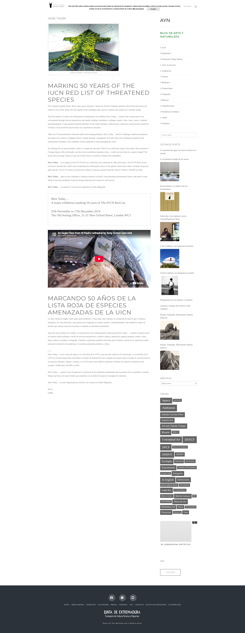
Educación (179, 461)
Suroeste (123, 604)
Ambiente (168, 407)
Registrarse (166, 53)
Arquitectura (167, 420)
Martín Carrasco (183, 496)
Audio (164, 117)
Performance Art (168, 507)
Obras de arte (180, 501)
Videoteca (166, 123)
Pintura (180, 507)
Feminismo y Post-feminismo (187, 467)
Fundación (91, 604)
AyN (165, 20)
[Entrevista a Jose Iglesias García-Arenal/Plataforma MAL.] (169, 231)
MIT (194, 496)
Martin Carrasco (166, 496)
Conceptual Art (171, 439)
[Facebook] (111, 597)
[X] (122, 597)
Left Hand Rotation (180, 490)
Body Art (175, 432)
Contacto (139, 604)
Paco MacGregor (118, 623)
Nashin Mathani (166, 501)
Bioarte (165, 432)
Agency (166, 400)
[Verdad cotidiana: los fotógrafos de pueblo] (169, 285)
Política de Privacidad (156, 604)
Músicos (165, 100)
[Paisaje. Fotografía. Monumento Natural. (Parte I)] (169, 360)
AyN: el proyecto (169, 65)
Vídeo (185, 512)
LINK (50, 393)
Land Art (166, 490)
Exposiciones (167, 88)
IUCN (110, 202)
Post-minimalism (190, 507)
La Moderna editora (135, 623)
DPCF (166, 447)
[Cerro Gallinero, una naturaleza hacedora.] (169, 258)
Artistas (165, 77)
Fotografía (178, 473)
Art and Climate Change (174, 426)
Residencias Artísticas (170, 112)
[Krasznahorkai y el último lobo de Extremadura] (169, 201)
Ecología (167, 461)
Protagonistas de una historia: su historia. (176, 300)
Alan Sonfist (177, 400)
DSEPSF (179, 454)
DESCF (190, 439)
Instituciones (183, 479)
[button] (195, 5)
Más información (138, 9)
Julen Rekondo (184, 485)
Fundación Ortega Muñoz (172, 59)
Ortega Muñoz (77, 604)
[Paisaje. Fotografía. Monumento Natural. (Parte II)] (169, 330)
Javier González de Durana (169, 485)
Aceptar (153, 9)
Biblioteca (166, 82)
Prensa (114, 604)
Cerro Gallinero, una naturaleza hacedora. (177, 246)
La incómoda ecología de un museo (174, 159)
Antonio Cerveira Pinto (172, 414)
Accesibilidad (174, 604)
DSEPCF (167, 454)
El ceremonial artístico (176, 544)
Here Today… (60, 198)
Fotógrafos (166, 94)
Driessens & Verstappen (180, 447)
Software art (177, 512)
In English (168, 479)
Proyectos (166, 512)
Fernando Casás (165, 473)
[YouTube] (133, 597)
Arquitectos (166, 71)
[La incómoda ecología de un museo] (169, 171)
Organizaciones (168, 106)
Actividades (103, 604)
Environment (190, 461)
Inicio (66, 604)
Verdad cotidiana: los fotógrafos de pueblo (177, 273)
